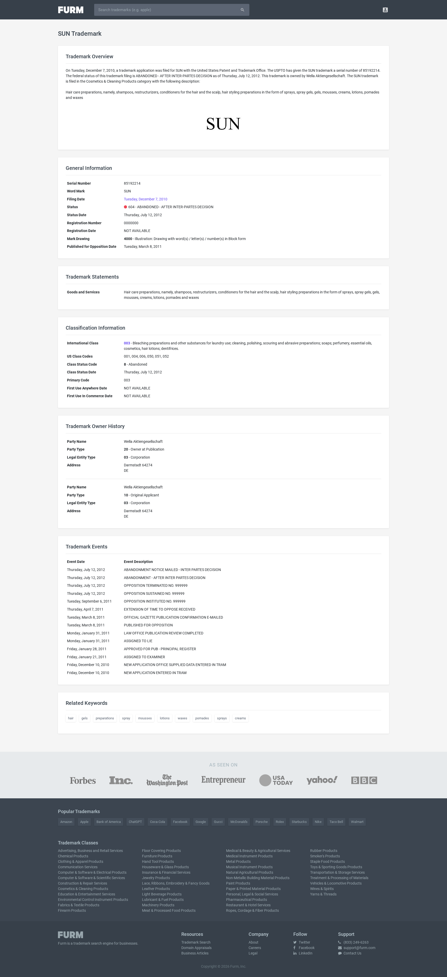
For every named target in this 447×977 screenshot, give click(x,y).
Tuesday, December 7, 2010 (145, 199)
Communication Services (78, 867)
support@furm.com (359, 948)
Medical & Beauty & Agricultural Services (258, 851)
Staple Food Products (327, 861)
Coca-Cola (157, 822)
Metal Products (238, 861)
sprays (222, 718)
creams (240, 718)
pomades (202, 718)
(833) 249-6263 (356, 942)
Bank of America (108, 822)
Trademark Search (196, 942)
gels (84, 718)
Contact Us (352, 953)
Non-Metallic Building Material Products (257, 878)
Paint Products (238, 883)
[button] (385, 9)
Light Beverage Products (162, 894)
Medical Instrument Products (249, 856)
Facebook (180, 822)
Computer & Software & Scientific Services (91, 878)
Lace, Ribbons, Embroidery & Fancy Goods (176, 883)
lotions (165, 718)
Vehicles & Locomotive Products (336, 883)
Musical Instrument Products (249, 867)
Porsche (262, 822)
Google (201, 822)
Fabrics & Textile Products (78, 905)
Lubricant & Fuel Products (163, 900)
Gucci (218, 822)
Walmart (357, 822)
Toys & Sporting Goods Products (336, 867)
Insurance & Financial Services (166, 872)
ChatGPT (135, 822)
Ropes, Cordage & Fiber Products (252, 910)
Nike (318, 822)
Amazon (66, 822)
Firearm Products (72, 910)
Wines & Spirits (322, 889)
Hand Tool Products (158, 861)
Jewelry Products (156, 878)
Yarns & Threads (323, 894)
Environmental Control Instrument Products (93, 900)
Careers (255, 948)
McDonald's (239, 822)
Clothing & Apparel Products (80, 861)
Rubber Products (323, 851)
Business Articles (194, 953)
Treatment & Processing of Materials (339, 878)
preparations (105, 718)
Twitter (304, 942)
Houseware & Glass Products (165, 867)
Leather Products (156, 889)
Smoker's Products (325, 856)
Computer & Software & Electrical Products (92, 872)
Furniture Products (157, 856)
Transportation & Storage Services (337, 872)
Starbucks (299, 822)
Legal (253, 953)
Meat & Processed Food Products (169, 910)
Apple (84, 822)
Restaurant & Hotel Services (248, 905)
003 (127, 343)
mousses (145, 718)
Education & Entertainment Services (86, 894)
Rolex (280, 822)
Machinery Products (158, 905)
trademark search (87, 943)
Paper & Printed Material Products (253, 889)
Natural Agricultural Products (249, 872)
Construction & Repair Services (82, 883)
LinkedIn (305, 953)
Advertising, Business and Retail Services (90, 851)
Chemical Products (73, 856)
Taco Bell (336, 822)
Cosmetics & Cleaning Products (83, 889)
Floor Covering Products (161, 851)
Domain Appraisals (196, 948)
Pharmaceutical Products (246, 900)
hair (70, 718)
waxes (182, 718)
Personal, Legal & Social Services (252, 894)
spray (126, 718)
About (253, 942)
